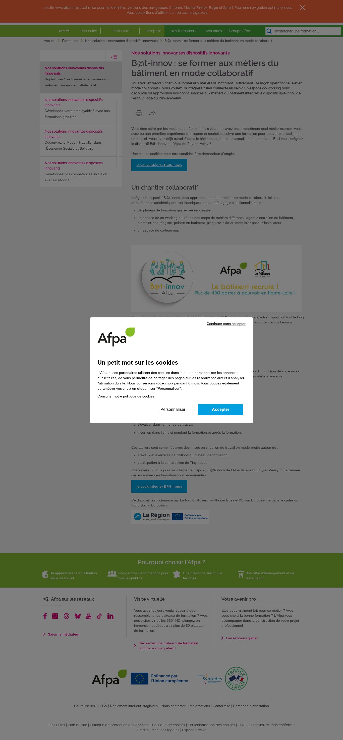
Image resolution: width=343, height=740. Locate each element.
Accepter (220, 409)
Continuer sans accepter (226, 324)
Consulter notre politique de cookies (125, 396)
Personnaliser (172, 409)
